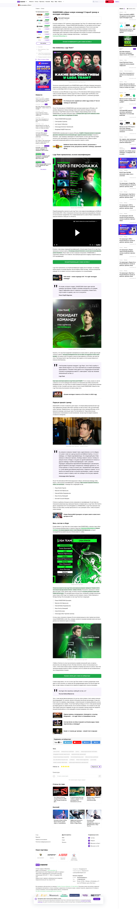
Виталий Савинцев (64, 18)
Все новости (43, 169)
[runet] (37, 895)
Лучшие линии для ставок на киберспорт (77, 676)
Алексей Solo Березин (67, 751)
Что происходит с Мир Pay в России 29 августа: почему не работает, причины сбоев (127, 274)
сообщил (55, 530)
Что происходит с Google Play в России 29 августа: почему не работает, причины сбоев (128, 185)
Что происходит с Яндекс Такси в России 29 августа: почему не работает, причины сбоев (127, 252)
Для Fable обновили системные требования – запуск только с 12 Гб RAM (127, 53)
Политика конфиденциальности (43, 841)
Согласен (96, 899)
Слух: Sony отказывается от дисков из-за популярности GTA (127, 75)
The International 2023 (77, 757)
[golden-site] (44, 895)
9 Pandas (72, 759)
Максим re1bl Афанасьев (79, 754)
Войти (117, 1)
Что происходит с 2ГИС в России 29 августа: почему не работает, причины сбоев (127, 206)
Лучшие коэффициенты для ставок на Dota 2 (77, 41)
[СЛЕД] (101, 795)
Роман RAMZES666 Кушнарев (61, 757)
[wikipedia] (54, 895)
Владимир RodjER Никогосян (61, 754)
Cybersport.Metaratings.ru (60, 36)
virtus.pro (56, 751)
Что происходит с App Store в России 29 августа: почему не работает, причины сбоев (127, 195)
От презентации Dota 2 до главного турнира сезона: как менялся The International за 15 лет (76, 799)
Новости (31, 1)
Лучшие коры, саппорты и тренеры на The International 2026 (93, 799)
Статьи (36, 1)
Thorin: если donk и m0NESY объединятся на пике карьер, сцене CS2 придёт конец (127, 16)
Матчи (60, 1)
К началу (40, 47)
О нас (37, 834)
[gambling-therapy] (85, 895)
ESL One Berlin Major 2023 (60, 759)
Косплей (48, 1)
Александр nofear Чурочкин (89, 751)
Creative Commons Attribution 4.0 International (67, 886)
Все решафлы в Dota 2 (25, 5)
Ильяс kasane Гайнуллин (60, 762)
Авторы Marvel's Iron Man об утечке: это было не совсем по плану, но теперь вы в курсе (128, 85)
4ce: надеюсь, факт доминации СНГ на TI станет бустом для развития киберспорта (128, 141)
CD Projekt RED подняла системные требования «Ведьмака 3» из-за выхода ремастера (127, 113)
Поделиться (95, 766)
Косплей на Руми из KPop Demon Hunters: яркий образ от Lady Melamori (60, 822)
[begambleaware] (74, 895)
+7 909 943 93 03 (81, 879)
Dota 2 (77, 751)
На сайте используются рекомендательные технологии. (49, 891)
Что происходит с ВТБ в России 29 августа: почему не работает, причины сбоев (127, 240)
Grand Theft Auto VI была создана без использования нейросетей (127, 64)
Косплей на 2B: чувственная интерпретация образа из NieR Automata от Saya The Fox (93, 823)
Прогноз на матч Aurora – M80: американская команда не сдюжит (127, 31)
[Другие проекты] (22, 1)
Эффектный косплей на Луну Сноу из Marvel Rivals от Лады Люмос (76, 822)
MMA (63, 837)
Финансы (64, 842)
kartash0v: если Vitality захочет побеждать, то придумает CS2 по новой (128, 152)
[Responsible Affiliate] (95, 895)
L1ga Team (93, 759)
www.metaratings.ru (52, 870)
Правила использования (41, 839)
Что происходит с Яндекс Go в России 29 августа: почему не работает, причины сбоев (128, 264)
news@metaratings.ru (82, 877)
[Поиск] (93, 2)
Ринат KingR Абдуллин (82, 759)
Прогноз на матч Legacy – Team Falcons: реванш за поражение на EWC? (128, 100)
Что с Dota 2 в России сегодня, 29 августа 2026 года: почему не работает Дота (60, 799)
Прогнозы (41, 1)
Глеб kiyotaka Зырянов (91, 757)
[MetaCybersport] (42, 865)
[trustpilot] (64, 895)
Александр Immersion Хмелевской (78, 762)
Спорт (63, 840)
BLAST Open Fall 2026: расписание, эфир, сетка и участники (126, 174)
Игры (52, 1)
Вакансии (38, 837)
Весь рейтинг (43, 43)
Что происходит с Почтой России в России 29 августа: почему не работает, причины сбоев (127, 218)
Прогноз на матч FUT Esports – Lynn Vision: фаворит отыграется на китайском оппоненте (128, 129)
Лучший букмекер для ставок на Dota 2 (77, 262)
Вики (56, 1)
